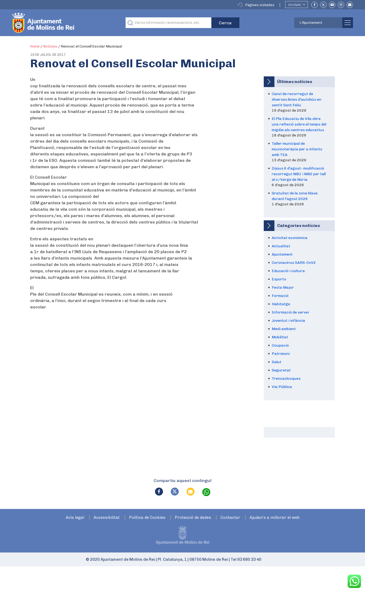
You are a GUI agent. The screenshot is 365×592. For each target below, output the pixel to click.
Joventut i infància (288, 320)
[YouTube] (332, 5)
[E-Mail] (350, 5)
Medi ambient (284, 329)
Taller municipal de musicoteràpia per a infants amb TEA (297, 149)
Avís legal (75, 518)
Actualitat (281, 246)
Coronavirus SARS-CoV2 (294, 262)
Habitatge (281, 304)
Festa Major (283, 287)
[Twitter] (323, 5)
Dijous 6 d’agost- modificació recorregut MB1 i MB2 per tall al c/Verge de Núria (299, 174)
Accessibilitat (107, 518)
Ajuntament (282, 254)
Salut (276, 362)
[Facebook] (314, 5)
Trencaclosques (286, 378)
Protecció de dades (193, 518)
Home (35, 46)
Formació (280, 295)
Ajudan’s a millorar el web (275, 518)
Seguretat (281, 370)
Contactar (230, 518)
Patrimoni (281, 353)
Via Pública (282, 387)
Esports (279, 279)
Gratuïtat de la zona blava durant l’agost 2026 (295, 196)
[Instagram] (341, 5)
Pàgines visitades (259, 5)
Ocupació (280, 345)
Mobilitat (280, 337)
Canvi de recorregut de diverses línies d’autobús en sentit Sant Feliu (296, 99)
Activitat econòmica (290, 238)
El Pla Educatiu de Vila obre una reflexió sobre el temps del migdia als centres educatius (299, 124)
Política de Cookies (147, 518)
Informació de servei (290, 312)
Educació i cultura (288, 271)
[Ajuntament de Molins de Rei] (63, 22)
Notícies (50, 46)
